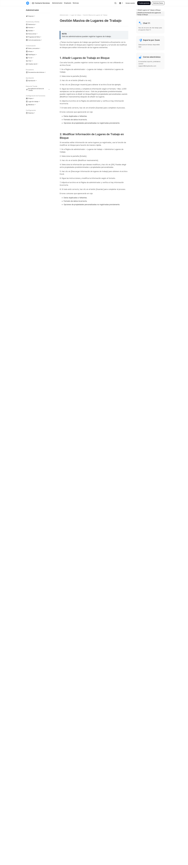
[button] (121, 3)
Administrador (64, 15)
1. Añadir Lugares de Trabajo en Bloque (149, 10)
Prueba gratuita (143, 3)
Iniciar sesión (130, 3)
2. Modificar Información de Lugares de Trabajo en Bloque (149, 14)
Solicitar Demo (158, 3)
